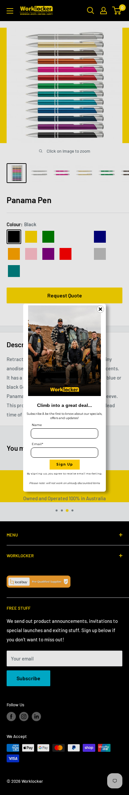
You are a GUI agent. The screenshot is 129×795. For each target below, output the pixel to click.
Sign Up (64, 464)
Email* (37, 444)
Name (37, 425)
